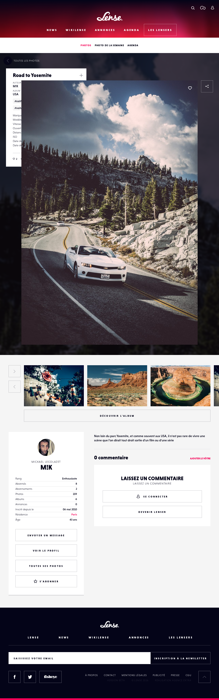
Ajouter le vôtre (200, 458)
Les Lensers (160, 29)
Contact (110, 675)
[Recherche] (193, 8)
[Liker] (190, 88)
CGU (188, 675)
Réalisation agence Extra (173, 680)
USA (15, 94)
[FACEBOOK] (15, 677)
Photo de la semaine (109, 45)
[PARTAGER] (207, 86)
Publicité (159, 675)
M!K (15, 86)
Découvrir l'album (117, 415)
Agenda (132, 29)
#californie (21, 101)
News (52, 29)
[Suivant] (15, 371)
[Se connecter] (212, 8)
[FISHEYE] (50, 677)
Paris (74, 514)
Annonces (105, 29)
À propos (91, 675)
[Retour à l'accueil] (109, 16)
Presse (175, 675)
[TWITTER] (30, 677)
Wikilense (76, 29)
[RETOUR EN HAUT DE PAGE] (204, 677)
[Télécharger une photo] (203, 8)
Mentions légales (134, 675)
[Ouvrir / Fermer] (81, 75)
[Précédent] (15, 387)
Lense (33, 637)
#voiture (20, 107)
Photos (86, 45)
